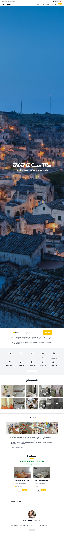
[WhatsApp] (56, 1)
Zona (55, 4)
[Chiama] (54, 1)
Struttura (38, 4)
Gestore (51, 4)
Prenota (60, 4)
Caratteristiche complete (32, 370)
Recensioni (47, 4)
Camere (42, 4)
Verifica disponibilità (47, 332)
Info (19, 490)
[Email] (58, 1)
